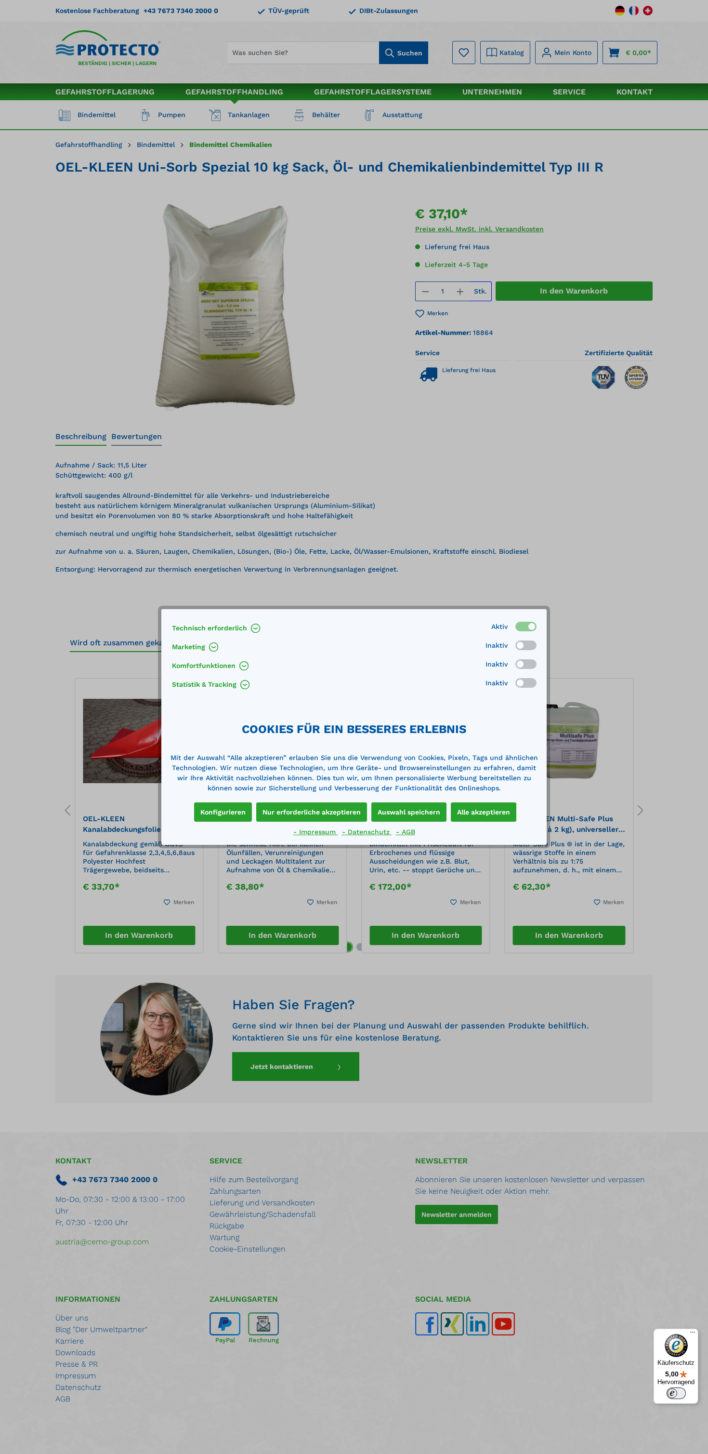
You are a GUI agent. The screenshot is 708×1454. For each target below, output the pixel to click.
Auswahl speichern (409, 812)
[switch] (676, 1393)
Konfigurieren (223, 812)
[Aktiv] (526, 626)
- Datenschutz (367, 832)
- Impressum (315, 832)
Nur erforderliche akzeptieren (311, 812)
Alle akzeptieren (483, 812)
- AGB (405, 832)
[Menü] (692, 1334)
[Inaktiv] (526, 645)
